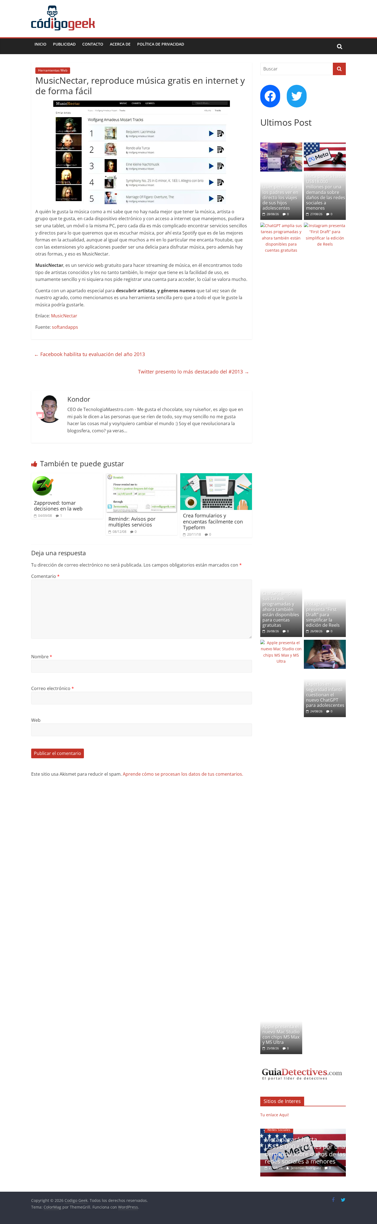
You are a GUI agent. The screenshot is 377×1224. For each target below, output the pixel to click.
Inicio (40, 44)
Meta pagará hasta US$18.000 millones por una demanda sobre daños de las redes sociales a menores (325, 192)
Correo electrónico (52, 688)
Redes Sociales (273, 1129)
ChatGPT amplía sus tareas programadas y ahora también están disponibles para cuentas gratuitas (280, 609)
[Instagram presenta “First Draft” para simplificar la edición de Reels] (325, 225)
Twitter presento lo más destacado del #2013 (193, 371)
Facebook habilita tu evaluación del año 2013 (89, 354)
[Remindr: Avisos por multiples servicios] (141, 476)
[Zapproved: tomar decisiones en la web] (42, 476)
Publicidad (64, 44)
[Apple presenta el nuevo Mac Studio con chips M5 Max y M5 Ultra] (281, 642)
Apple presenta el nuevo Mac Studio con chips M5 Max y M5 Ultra (281, 1034)
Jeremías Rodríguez (301, 1167)
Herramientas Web (52, 70)
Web (36, 720)
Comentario (45, 576)
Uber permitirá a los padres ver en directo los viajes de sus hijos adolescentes (280, 197)
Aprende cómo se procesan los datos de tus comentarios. (183, 774)
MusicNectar (64, 316)
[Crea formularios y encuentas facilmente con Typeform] (216, 476)
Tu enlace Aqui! (274, 1114)
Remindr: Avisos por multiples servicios (131, 521)
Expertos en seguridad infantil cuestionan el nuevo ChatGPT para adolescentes (325, 694)
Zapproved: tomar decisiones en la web (58, 505)
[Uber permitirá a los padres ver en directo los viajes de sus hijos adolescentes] (281, 145)
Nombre (41, 657)
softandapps (65, 327)
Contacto (92, 44)
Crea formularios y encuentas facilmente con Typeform (213, 521)
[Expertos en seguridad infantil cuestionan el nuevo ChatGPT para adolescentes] (325, 642)
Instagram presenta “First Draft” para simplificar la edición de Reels (323, 614)
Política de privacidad (160, 44)
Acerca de (120, 44)
